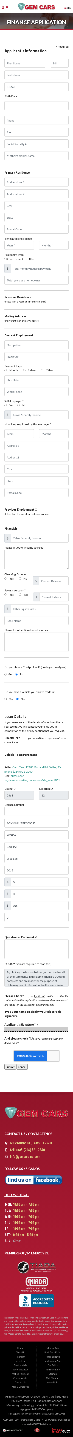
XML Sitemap (52, 1378)
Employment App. (52, 1361)
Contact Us (20, 1382)
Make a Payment (20, 1373)
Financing (20, 1356)
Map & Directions (20, 1386)
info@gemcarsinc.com (24, 1156)
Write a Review (20, 1369)
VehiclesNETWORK (50, 1405)
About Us (20, 1352)
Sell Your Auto (52, 1348)
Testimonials (20, 1365)
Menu (69, 8)
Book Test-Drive (52, 1352)
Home (20, 1348)
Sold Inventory (53, 1369)
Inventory (20, 1361)
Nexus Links (52, 1382)
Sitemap (53, 1373)
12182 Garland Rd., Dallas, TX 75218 (30, 1143)
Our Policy (52, 1365)
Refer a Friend (53, 1356)
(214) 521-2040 (34, 1150)
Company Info (20, 1378)
